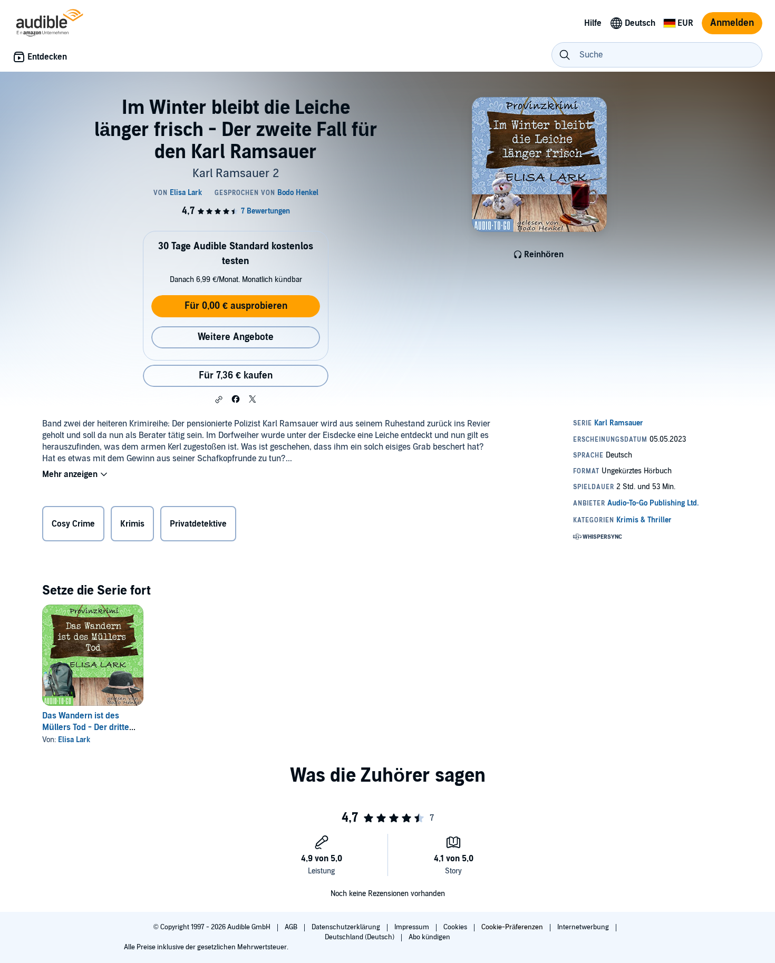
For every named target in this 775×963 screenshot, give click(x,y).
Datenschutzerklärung (347, 927)
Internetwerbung (584, 927)
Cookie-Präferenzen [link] (512, 927)
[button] (219, 399)
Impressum (412, 927)
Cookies (456, 927)
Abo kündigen (429, 937)
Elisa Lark (74, 739)
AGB (292, 927)
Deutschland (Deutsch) (360, 937)
